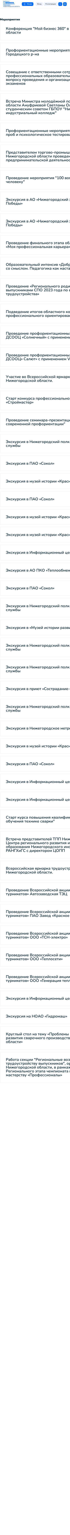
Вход (39, 4)
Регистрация (50, 4)
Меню (29, 4)
